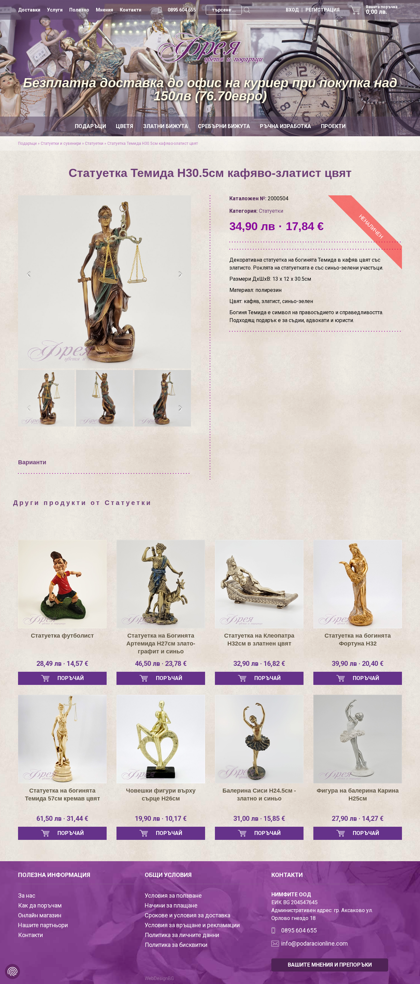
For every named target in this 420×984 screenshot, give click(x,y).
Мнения (104, 9)
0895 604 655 (182, 9)
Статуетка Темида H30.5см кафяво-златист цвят (152, 143)
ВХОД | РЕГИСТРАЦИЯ (313, 9)
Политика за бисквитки (176, 944)
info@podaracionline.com (314, 943)
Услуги (55, 9)
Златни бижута (165, 126)
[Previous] (8, 68)
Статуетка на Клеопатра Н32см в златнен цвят (259, 639)
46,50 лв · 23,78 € (161, 663)
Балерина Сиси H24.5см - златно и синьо (259, 794)
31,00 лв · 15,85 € (259, 818)
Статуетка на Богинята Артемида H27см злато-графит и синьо (160, 643)
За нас (26, 895)
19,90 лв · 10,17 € (161, 818)
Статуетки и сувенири (61, 143)
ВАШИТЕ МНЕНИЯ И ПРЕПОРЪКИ (330, 965)
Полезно (79, 9)
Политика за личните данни (182, 934)
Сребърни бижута (224, 126)
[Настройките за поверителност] (12, 971)
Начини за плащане (171, 905)
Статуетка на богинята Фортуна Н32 (358, 639)
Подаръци (90, 126)
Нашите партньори (43, 925)
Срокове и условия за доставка (187, 915)
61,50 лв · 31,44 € (62, 818)
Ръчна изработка (285, 126)
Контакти (130, 9)
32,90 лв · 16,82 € (259, 663)
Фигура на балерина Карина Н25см (358, 794)
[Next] (412, 68)
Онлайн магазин (39, 915)
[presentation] (29, 275)
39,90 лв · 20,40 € (358, 663)
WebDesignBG (159, 978)
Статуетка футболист (62, 635)
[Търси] (247, 10)
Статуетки (94, 143)
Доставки (29, 9)
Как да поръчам (40, 905)
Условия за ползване (173, 895)
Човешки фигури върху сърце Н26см (161, 794)
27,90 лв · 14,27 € (358, 818)
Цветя (124, 126)
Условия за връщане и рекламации (192, 925)
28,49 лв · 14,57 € (62, 663)
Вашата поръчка (381, 10)
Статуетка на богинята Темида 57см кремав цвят (62, 794)
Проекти (333, 126)
